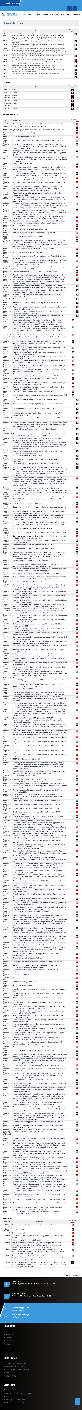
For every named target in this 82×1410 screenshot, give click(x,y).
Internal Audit (11, 1376)
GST (7, 1396)
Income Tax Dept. (12, 1390)
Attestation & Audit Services (16, 1363)
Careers (63, 14)
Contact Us (76, 14)
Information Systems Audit (15, 1366)
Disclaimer (9, 1344)
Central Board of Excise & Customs (19, 1393)
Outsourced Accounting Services (18, 1369)
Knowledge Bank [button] (47, 14)
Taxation (9, 1373)
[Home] (10, 14)
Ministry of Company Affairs (16, 1399)
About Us (30, 14)
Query (57, 14)
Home (24, 14)
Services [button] (37, 14)
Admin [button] (69, 14)
